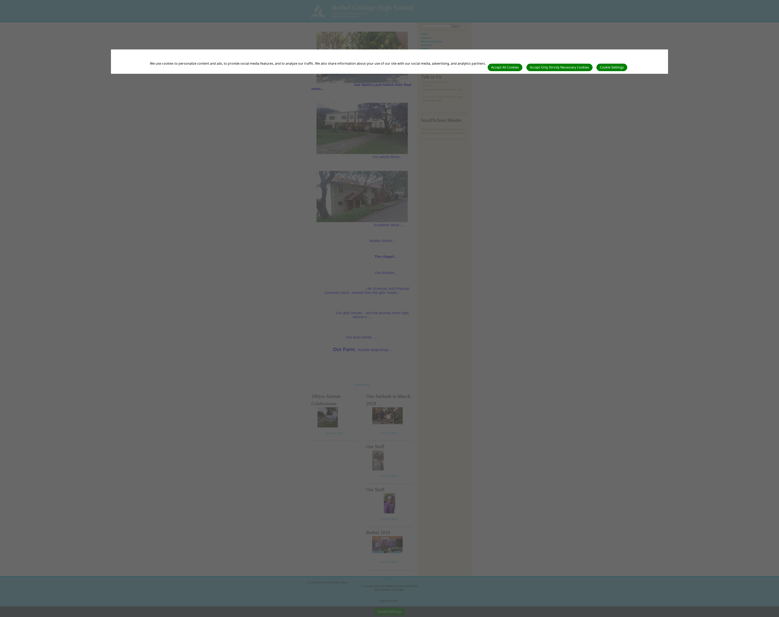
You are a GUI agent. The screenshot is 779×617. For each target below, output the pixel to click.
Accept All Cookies (505, 67)
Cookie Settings (612, 67)
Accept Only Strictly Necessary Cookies (559, 67)
